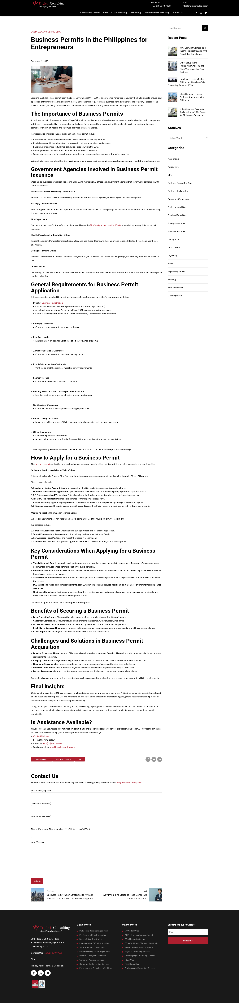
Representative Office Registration (94, 943)
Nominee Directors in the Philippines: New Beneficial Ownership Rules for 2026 (186, 82)
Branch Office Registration (90, 939)
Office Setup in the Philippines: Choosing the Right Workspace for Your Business (192, 67)
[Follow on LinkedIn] (206, 13)
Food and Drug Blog (177, 215)
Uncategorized (175, 295)
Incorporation (174, 247)
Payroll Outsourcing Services (137, 952)
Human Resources (176, 231)
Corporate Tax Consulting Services (94, 964)
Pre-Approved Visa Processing (92, 935)
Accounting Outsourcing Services (139, 947)
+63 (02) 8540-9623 (161, 5)
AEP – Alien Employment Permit (139, 935)
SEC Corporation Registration (92, 947)
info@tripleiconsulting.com (195, 5)
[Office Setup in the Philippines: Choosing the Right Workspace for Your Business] (172, 66)
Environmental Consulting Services (140, 968)
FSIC (79, 759)
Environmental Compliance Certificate (95, 968)
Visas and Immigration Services (92, 956)
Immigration (174, 239)
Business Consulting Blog (46, 31)
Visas (105, 12)
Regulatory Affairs (176, 271)
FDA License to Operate (135, 939)
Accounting (135, 12)
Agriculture (173, 166)
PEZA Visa (129, 960)
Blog (33, 959)
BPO (170, 174)
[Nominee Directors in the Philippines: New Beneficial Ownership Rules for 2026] (172, 80)
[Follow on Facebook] (196, 13)
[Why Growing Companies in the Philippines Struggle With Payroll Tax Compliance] (172, 51)
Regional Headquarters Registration (94, 952)
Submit (37, 880)
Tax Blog (172, 279)
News (170, 263)
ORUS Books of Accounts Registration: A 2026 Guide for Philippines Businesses (193, 111)
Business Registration (90, 12)
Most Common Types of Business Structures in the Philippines (192, 97)
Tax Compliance (175, 287)
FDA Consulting (119, 12)
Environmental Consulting (156, 12)
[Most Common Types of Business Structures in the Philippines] (172, 97)
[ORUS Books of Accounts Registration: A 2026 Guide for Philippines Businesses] (172, 112)
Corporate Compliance (178, 199)
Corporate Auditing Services (91, 960)
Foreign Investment (177, 223)
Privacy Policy (37, 965)
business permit (42, 464)
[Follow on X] (201, 13)
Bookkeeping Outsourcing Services (140, 956)
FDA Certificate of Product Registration (142, 943)
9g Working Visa (132, 931)
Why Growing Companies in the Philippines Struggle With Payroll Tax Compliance (193, 50)
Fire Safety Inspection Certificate (105, 225)
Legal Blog (172, 255)
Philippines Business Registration (93, 931)
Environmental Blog (177, 207)
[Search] (205, 28)
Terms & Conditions (55, 965)
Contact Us (155, 2)
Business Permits (63, 759)
